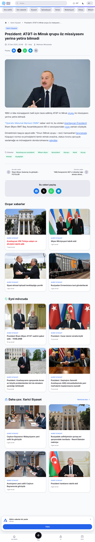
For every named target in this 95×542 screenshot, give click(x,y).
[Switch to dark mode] (83, 3)
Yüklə (47, 527)
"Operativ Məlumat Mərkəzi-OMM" (22, 123)
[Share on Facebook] (14, 50)
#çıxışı (83, 152)
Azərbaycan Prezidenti (75, 123)
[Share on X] (19, 50)
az (89, 3)
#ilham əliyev (43, 152)
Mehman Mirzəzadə (44, 44)
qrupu (71, 113)
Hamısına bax (82, 399)
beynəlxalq (81, 133)
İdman (57, 10)
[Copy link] (36, 50)
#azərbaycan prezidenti (25, 152)
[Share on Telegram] (30, 50)
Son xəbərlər (21, 10)
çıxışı (67, 126)
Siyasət (34, 10)
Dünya (80, 10)
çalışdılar (53, 140)
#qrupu (66, 152)
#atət (75, 152)
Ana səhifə (8, 10)
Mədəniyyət (69, 10)
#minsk (9, 157)
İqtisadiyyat (46, 10)
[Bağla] (90, 519)
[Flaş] (38, 535)
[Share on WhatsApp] (25, 50)
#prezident (56, 152)
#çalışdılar (19, 157)
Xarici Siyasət (15, 23)
